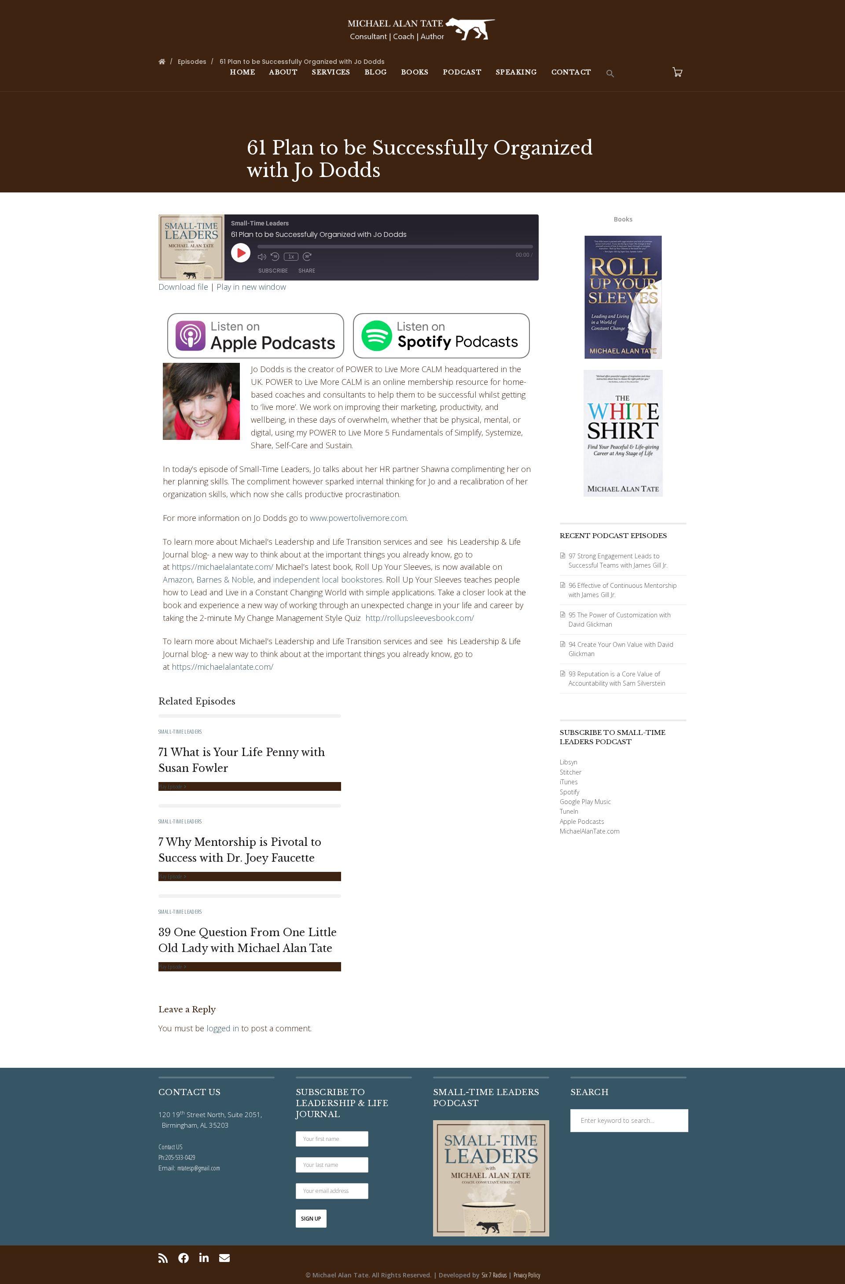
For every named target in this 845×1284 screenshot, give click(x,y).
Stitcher (570, 772)
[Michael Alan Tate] (422, 28)
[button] (610, 74)
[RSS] (165, 1258)
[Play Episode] (240, 252)
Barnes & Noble (225, 579)
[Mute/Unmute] (261, 257)
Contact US (170, 1146)
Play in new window (251, 286)
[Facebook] (183, 1258)
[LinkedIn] (204, 1258)
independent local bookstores (327, 579)
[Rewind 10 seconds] (275, 256)
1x (291, 257)
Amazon (177, 579)
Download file (183, 286)
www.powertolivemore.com (358, 518)
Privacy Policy (527, 1275)
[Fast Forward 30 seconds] (307, 256)
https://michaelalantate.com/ (222, 566)
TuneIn (569, 811)
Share (306, 270)
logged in (222, 1028)
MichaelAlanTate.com (590, 831)
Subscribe (273, 270)
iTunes (569, 782)
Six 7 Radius (494, 1275)
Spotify (569, 792)
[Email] (224, 1258)
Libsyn (568, 762)
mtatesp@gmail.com (198, 1167)
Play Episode (170, 786)
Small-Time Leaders (180, 731)
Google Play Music (585, 801)
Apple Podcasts (582, 821)
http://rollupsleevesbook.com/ (419, 617)
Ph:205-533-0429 (176, 1157)
